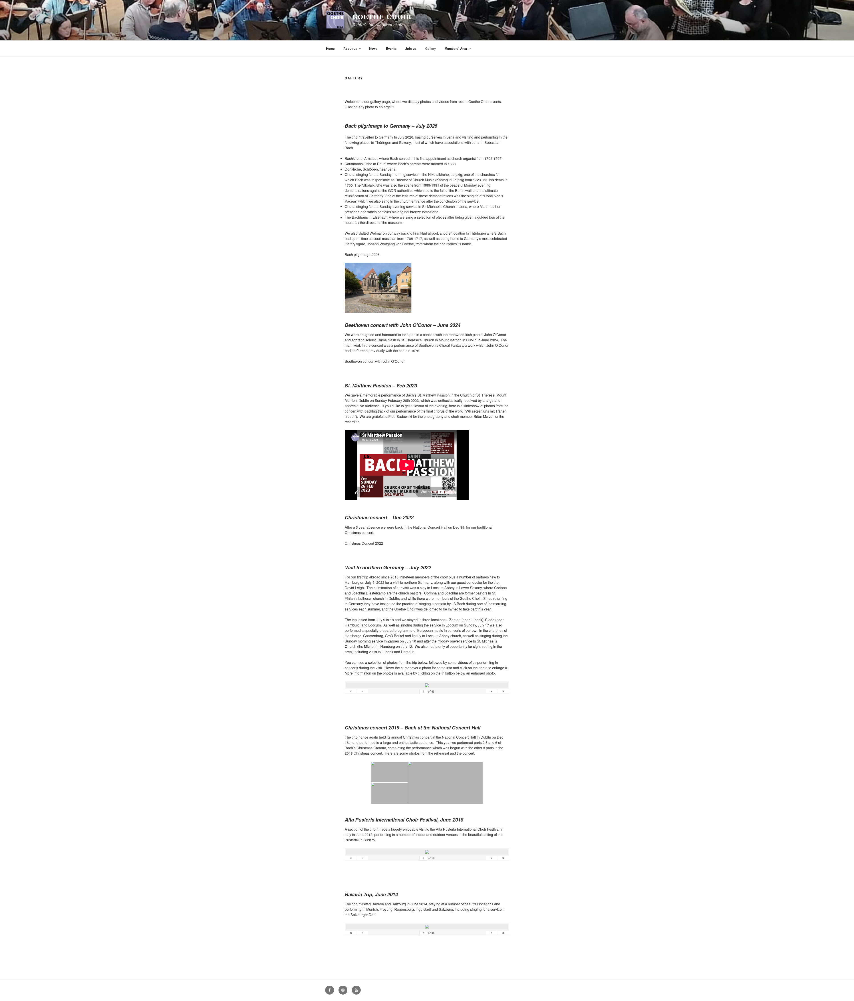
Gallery (430, 48)
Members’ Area (456, 48)
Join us (411, 48)
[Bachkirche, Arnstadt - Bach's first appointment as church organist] (427, 288)
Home (330, 48)
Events (391, 48)
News (373, 48)
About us (350, 48)
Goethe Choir (382, 16)
